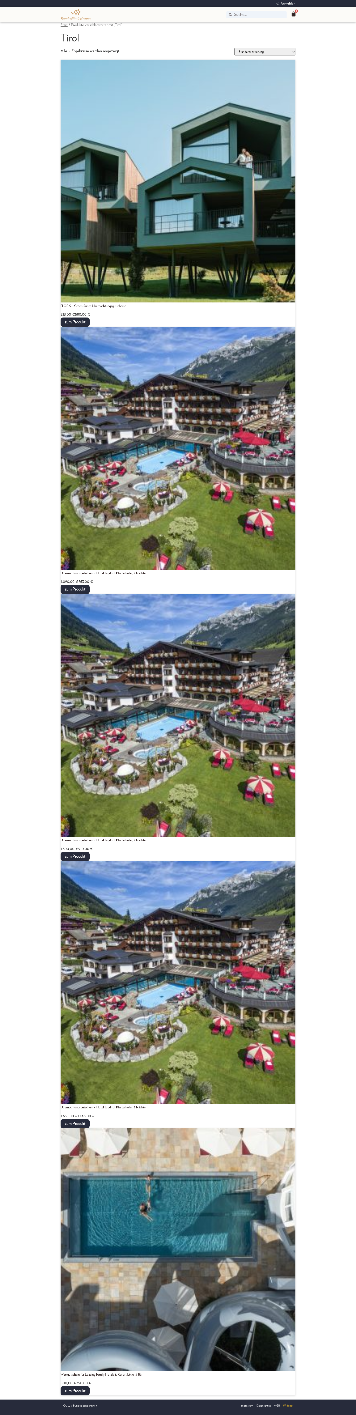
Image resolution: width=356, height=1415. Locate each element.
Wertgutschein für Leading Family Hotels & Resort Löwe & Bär (102, 1374)
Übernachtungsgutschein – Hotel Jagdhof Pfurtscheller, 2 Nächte (103, 573)
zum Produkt (75, 322)
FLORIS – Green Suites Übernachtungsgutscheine (93, 306)
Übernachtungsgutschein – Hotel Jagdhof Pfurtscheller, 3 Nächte (103, 1107)
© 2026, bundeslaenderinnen (80, 1405)
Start (64, 25)
